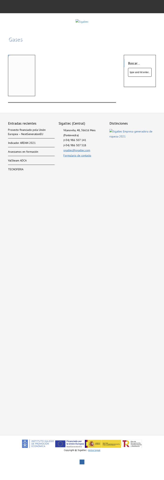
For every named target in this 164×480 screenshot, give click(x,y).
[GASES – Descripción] (21, 68)
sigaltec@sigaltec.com (76, 150)
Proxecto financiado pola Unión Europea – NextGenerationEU (27, 132)
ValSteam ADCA (17, 160)
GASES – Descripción (18, 88)
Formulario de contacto (77, 155)
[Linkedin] (82, 462)
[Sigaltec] (82, 21)
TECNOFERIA (15, 169)
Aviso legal (94, 450)
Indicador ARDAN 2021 (22, 143)
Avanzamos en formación (23, 151)
